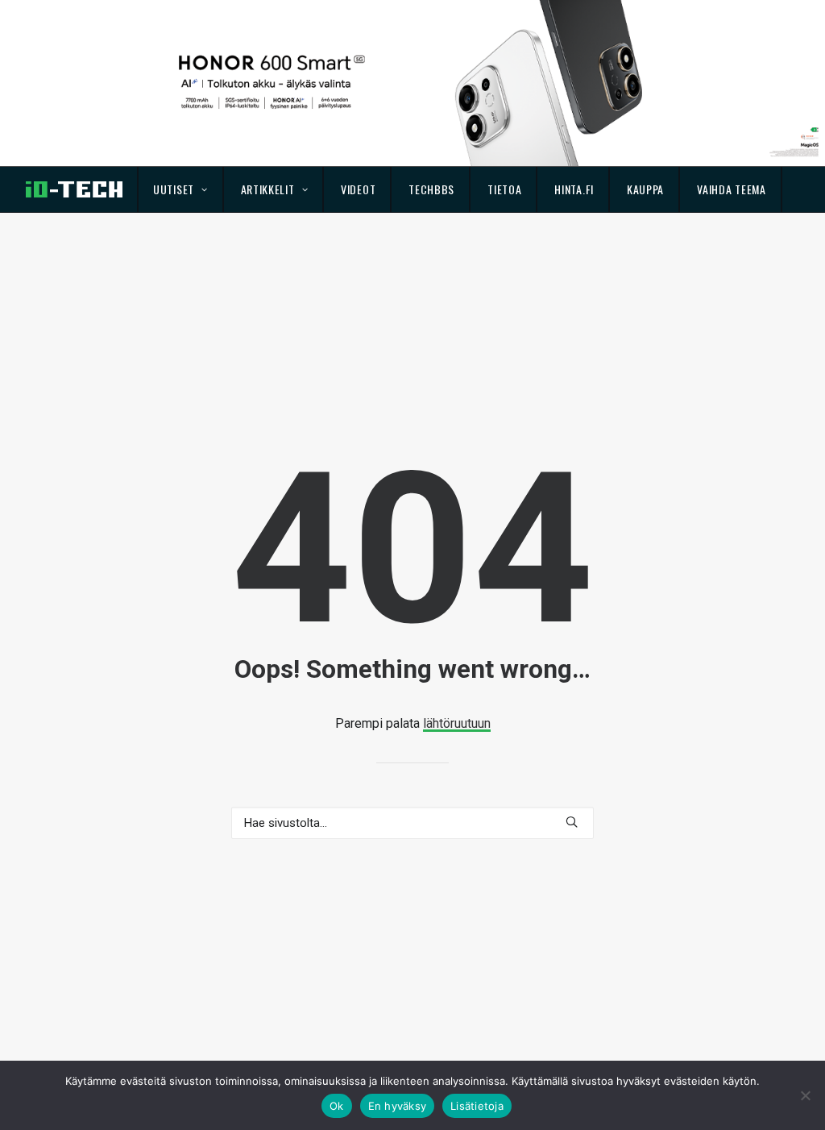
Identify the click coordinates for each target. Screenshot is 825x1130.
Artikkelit (268, 189)
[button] (571, 822)
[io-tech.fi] (74, 189)
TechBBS (431, 189)
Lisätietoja (477, 1105)
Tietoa (504, 189)
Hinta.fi (574, 189)
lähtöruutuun (457, 723)
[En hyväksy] (805, 1095)
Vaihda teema (731, 189)
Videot (358, 189)
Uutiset (173, 189)
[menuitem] (181, 189)
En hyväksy (397, 1105)
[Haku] (412, 823)
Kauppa (645, 189)
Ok (337, 1105)
